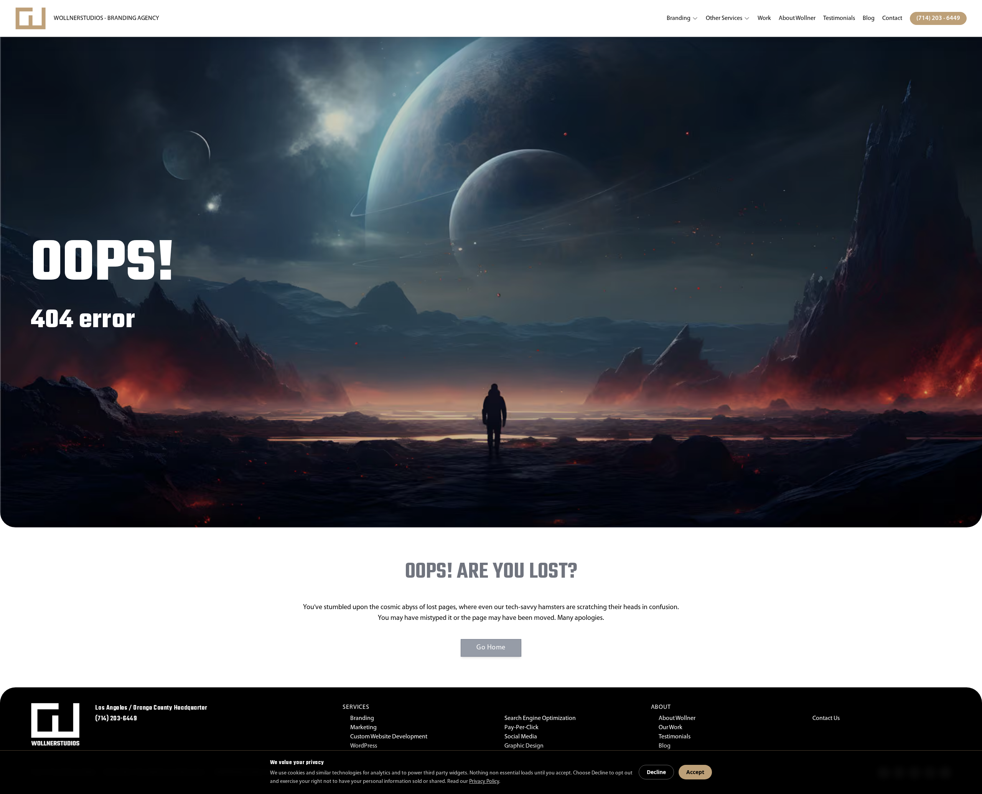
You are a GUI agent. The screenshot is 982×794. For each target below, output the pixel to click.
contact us (826, 718)
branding (678, 18)
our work (670, 728)
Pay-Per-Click (521, 728)
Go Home (490, 647)
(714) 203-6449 (116, 719)
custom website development (388, 737)
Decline (656, 772)
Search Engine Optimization (540, 718)
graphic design (524, 746)
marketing (363, 728)
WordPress (363, 746)
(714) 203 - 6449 (938, 18)
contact (892, 18)
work (764, 18)
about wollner (797, 18)
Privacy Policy (484, 781)
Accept (695, 772)
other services (724, 18)
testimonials (839, 18)
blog (869, 18)
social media (520, 737)
